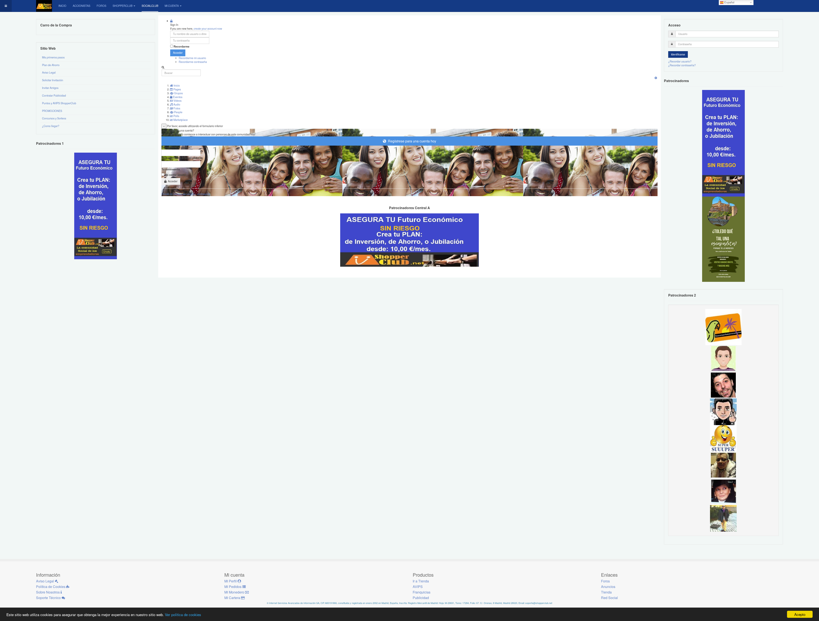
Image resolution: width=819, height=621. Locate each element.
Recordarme (181, 46)
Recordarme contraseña (193, 62)
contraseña (203, 194)
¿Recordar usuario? (679, 61)
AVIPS (418, 586)
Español (728, 2)
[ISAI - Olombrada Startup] (723, 143)
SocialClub (150, 6)
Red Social (609, 597)
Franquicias (421, 592)
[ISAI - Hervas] (723, 411)
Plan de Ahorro (51, 65)
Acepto (799, 614)
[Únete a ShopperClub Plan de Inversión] (409, 240)
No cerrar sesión (175, 175)
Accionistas (81, 6)
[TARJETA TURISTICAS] (723, 327)
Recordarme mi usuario (192, 58)
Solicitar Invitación (52, 80)
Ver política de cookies (183, 614)
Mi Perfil (231, 581)
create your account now (208, 28)
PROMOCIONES (52, 111)
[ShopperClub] (44, 6)
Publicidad (421, 597)
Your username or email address (182, 158)
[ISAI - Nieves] (723, 491)
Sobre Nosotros (48, 592)
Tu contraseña (170, 169)
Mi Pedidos (233, 586)
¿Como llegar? (50, 126)
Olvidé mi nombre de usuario (178, 194)
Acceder (178, 53)
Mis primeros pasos (53, 57)
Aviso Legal (49, 72)
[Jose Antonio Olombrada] (95, 206)
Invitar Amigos (50, 88)
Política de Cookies (51, 586)
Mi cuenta (172, 6)
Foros (101, 6)
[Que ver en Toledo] (723, 239)
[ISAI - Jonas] (723, 358)
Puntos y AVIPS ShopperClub (59, 103)
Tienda (606, 592)
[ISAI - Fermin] (723, 438)
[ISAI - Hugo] (723, 385)
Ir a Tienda (421, 581)
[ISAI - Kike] (723, 465)
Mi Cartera (232, 597)
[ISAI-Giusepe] (723, 518)
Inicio (62, 6)
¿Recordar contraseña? (682, 65)
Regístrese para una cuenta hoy (411, 141)
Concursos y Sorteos (54, 118)
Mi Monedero (234, 592)
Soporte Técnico (49, 597)
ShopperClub (122, 6)
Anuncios (608, 586)
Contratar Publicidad (54, 95)
